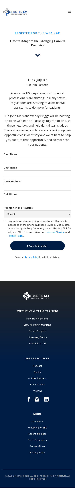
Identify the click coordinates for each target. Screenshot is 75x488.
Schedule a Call (37, 343)
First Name (10, 154)
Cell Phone (10, 194)
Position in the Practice (18, 207)
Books (37, 372)
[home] (14, 11)
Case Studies (37, 384)
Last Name (10, 167)
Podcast (37, 365)
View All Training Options (37, 324)
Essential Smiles (37, 433)
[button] (69, 11)
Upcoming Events (37, 337)
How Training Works (37, 318)
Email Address (12, 181)
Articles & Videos (37, 378)
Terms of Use (37, 446)
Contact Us (37, 421)
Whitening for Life (37, 427)
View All (37, 390)
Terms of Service (55, 232)
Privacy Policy (15, 235)
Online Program (37, 331)
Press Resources (37, 440)
